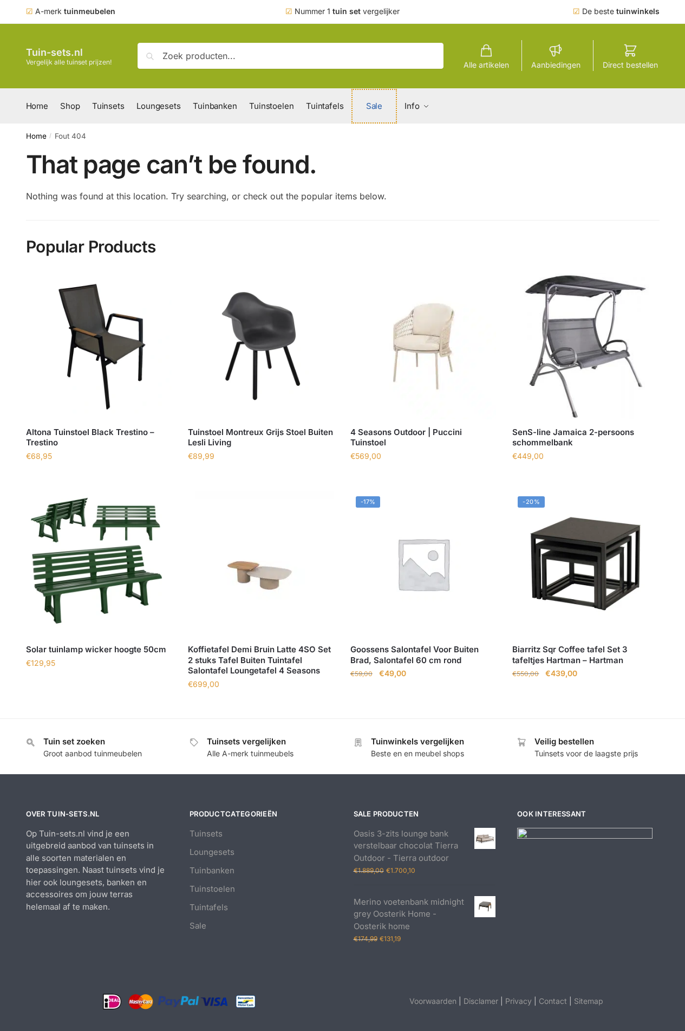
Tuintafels (209, 907)
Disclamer (481, 1001)
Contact (553, 1001)
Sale (198, 925)
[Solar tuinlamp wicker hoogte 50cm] (99, 564)
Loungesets (212, 852)
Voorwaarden (432, 1001)
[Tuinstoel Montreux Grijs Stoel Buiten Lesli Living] (261, 346)
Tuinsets (206, 833)
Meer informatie (98, 479)
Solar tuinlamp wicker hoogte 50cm (96, 649)
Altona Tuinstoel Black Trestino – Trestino (90, 437)
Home (36, 136)
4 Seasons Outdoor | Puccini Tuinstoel (406, 437)
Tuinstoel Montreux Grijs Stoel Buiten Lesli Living (260, 437)
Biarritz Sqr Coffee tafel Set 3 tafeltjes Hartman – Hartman (570, 654)
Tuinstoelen (212, 889)
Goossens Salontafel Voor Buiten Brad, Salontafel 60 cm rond (414, 654)
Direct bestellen (630, 64)
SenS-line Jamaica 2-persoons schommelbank (573, 437)
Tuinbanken (212, 870)
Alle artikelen (486, 64)
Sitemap (588, 1001)
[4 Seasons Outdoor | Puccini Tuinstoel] (423, 346)
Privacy (518, 1001)
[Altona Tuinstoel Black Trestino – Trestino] (99, 346)
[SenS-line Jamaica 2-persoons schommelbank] (585, 346)
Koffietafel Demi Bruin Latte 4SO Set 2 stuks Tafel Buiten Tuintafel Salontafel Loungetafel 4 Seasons (259, 660)
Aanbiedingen (555, 64)
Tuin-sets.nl (54, 52)
